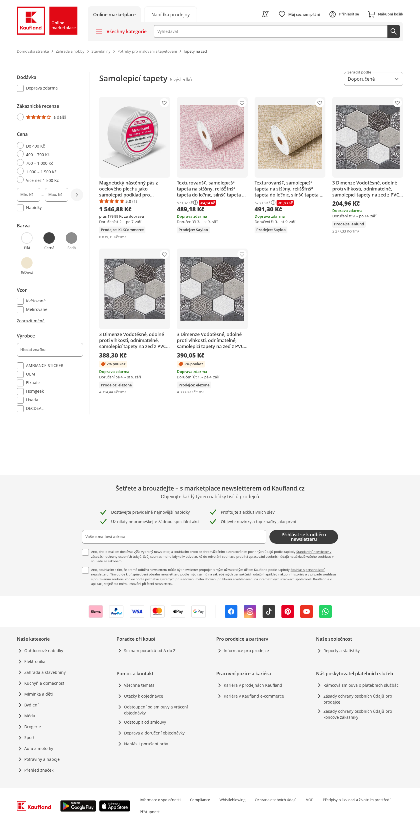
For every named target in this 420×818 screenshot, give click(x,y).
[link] (170, 14)
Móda (29, 715)
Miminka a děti (38, 694)
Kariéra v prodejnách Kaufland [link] (253, 685)
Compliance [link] (200, 799)
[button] (27, 241)
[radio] (48, 117)
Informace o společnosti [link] (160, 799)
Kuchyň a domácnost (44, 683)
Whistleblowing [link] (232, 799)
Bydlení (31, 705)
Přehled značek (38, 770)
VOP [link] (309, 799)
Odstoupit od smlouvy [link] (145, 722)
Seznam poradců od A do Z (149, 650)
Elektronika (34, 661)
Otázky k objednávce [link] (143, 696)
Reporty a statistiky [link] (341, 650)
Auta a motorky (38, 748)
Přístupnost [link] (150, 811)
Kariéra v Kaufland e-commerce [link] (254, 696)
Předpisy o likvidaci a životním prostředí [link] (356, 799)
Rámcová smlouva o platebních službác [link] (361, 685)
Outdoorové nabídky (43, 650)
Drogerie (32, 726)
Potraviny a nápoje (42, 759)
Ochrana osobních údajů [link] (276, 799)
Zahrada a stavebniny (45, 672)
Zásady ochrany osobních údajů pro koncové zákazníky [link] (357, 714)
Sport (29, 737)
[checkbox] (48, 88)
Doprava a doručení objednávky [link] (154, 733)
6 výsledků (181, 79)
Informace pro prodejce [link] (246, 650)
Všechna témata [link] (139, 685)
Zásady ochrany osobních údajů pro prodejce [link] (357, 699)
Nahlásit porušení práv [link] (146, 743)
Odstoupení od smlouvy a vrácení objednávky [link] (156, 710)
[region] (53, 243)
